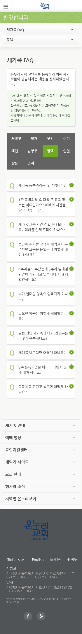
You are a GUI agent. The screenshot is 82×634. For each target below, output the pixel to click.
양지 (31, 163)
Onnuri (41, 534)
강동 (14, 163)
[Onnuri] (44, 6)
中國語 (72, 560)
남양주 (32, 151)
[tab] (41, 185)
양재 (34, 139)
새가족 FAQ (15, 30)
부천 (50, 139)
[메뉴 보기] (6, 6)
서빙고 (16, 139)
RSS (41, 616)
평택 (10, 40)
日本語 (55, 560)
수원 (66, 139)
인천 (66, 151)
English (38, 560)
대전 (14, 151)
